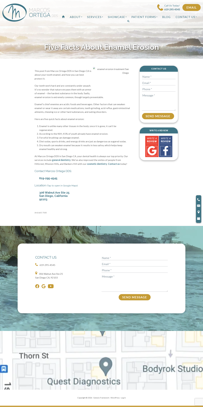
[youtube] (51, 286)
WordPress (115, 398)
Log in (123, 398)
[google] (44, 286)
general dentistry (61, 160)
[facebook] (37, 286)
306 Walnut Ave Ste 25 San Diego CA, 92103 (49, 275)
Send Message (158, 116)
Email (191, 7)
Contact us (114, 163)
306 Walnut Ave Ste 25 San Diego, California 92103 (54, 196)
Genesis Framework (101, 398)
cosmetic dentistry (97, 163)
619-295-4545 (48, 178)
